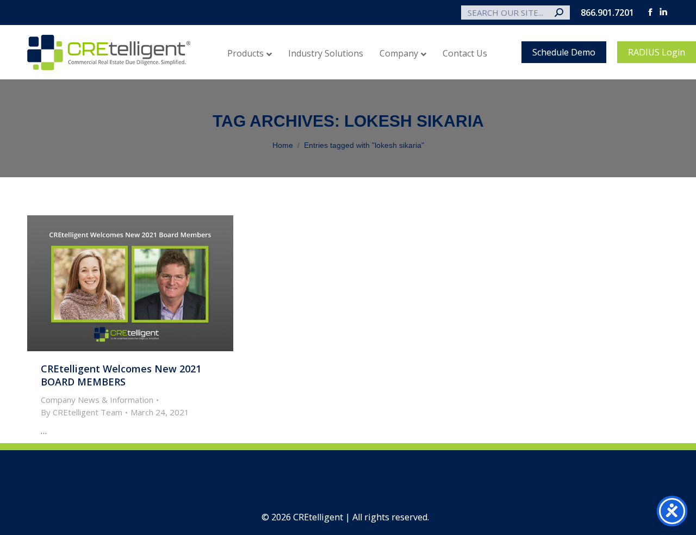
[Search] (559, 12)
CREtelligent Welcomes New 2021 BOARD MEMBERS (121, 375)
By (81, 412)
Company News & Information (97, 399)
